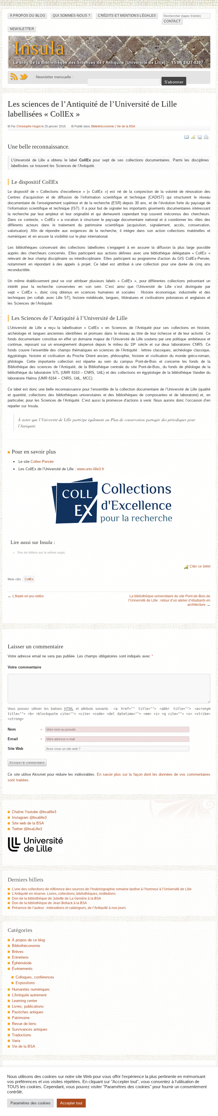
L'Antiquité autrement (29, 995)
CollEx (29, 579)
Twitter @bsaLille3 (27, 829)
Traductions (21, 1035)
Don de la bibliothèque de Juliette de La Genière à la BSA (56, 898)
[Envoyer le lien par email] (199, 137)
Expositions (25, 983)
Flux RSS (14, 76)
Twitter (23, 76)
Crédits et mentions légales (127, 15)
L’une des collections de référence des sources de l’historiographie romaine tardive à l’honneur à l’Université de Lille (102, 889)
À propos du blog (27, 15)
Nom (12, 729)
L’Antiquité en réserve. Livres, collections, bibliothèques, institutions (64, 893)
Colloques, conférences (35, 977)
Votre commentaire (24, 667)
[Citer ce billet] (193, 137)
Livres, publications (28, 1006)
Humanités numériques (31, 989)
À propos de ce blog (28, 940)
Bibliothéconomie (102, 126)
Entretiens (20, 957)
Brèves (18, 952)
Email (13, 739)
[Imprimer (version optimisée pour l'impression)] (206, 137)
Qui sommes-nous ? (71, 15)
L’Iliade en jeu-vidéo (28, 596)
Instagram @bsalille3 (29, 817)
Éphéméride (22, 963)
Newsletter (22, 29)
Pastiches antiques (27, 1012)
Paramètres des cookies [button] (31, 1103)
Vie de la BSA (126, 126)
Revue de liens (24, 1024)
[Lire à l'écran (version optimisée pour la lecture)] (186, 137)
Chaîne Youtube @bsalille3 (34, 812)
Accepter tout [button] (71, 1103)
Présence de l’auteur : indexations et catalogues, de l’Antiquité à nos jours (69, 908)
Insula (39, 48)
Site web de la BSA (28, 823)
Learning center (24, 1001)
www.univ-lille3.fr (90, 469)
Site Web (15, 748)
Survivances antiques (29, 1029)
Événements (22, 969)
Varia (16, 1041)
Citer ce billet (200, 566)
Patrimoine (21, 1018)
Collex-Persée (42, 461)
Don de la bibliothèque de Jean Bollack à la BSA (49, 903)
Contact (172, 21)
